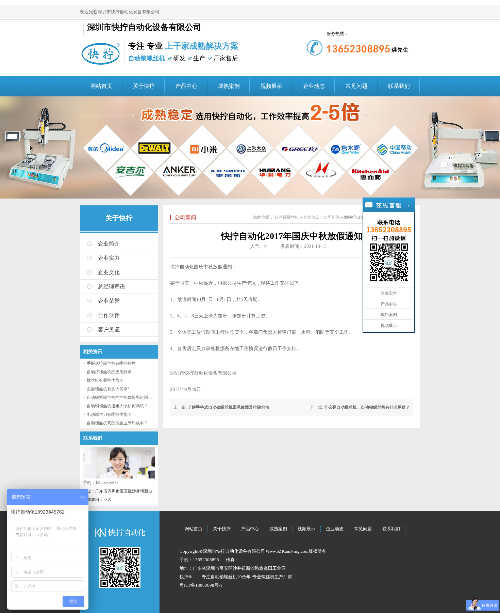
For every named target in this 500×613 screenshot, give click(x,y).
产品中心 (186, 86)
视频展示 (271, 86)
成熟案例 (229, 86)
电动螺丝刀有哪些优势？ (109, 414)
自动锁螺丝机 (286, 217)
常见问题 (356, 86)
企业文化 (109, 272)
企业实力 (109, 258)
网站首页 (101, 86)
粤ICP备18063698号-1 (201, 585)
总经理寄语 (111, 286)
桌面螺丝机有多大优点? (108, 389)
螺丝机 (267, 576)
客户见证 (109, 329)
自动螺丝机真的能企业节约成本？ (117, 423)
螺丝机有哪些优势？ (105, 380)
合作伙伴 (109, 315)
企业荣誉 (109, 301)
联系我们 (399, 86)
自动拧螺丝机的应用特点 (109, 372)
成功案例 (389, 314)
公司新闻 (185, 217)
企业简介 (109, 244)
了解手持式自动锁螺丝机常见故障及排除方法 (228, 407)
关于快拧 (144, 86)
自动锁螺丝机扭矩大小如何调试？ (117, 406)
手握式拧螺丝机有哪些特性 (111, 363)
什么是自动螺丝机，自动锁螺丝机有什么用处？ (367, 407)
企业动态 (314, 86)
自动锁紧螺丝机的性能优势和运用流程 (121, 397)
